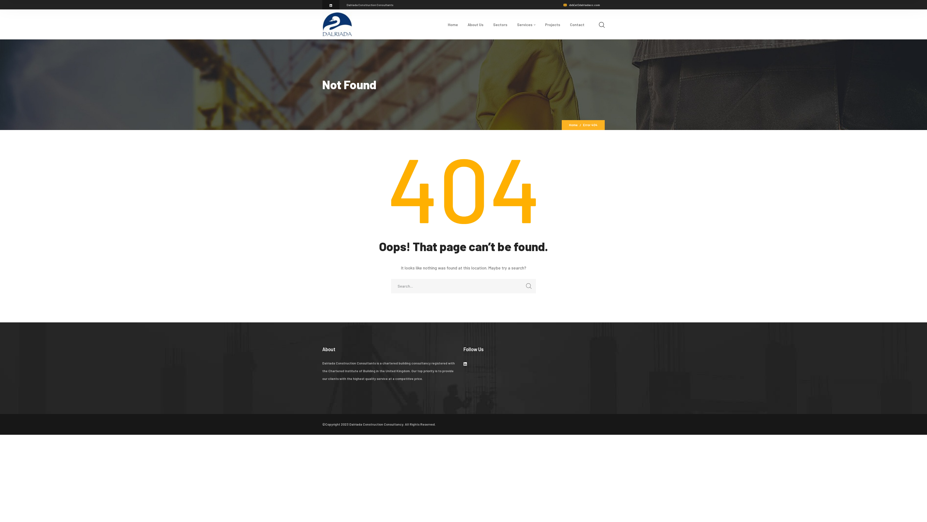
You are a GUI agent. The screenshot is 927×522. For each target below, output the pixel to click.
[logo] (337, 24)
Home (573, 125)
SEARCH (528, 286)
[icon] (331, 5)
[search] (602, 24)
